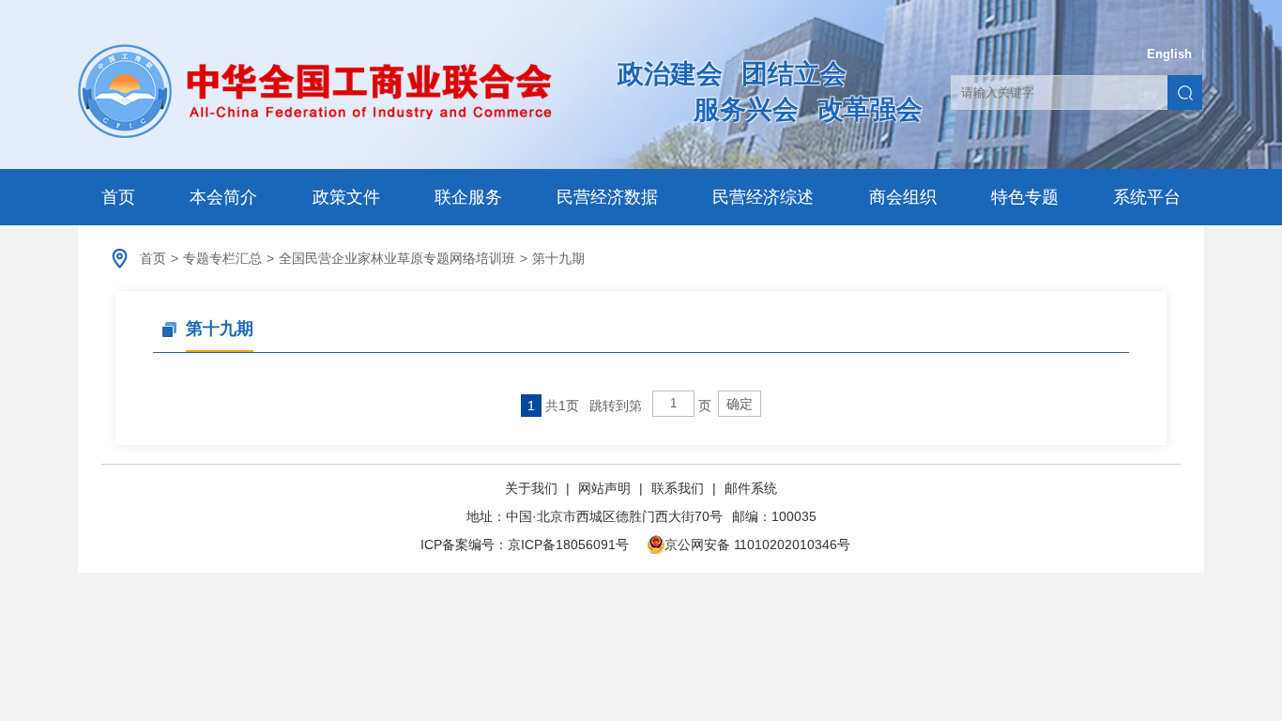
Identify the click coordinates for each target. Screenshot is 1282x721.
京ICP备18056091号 (568, 544)
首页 (118, 197)
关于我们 (533, 488)
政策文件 (346, 197)
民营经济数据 (607, 197)
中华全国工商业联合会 (315, 91)
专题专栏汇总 (222, 258)
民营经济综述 (763, 197)
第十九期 (558, 258)
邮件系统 (751, 488)
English (1169, 54)
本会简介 (223, 197)
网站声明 (604, 488)
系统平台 (1147, 197)
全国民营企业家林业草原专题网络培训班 (397, 258)
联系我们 (677, 488)
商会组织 (903, 197)
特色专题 (1025, 197)
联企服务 (468, 197)
